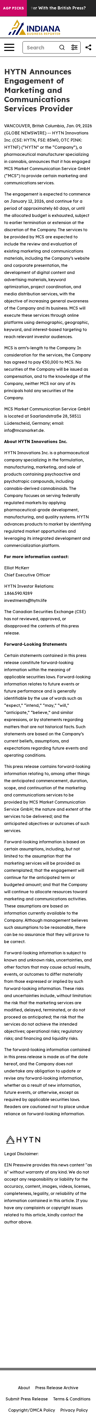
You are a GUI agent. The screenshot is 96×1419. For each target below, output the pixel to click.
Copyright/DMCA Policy (31, 1410)
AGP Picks (13, 8)
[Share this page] (88, 47)
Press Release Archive (56, 1387)
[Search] (62, 47)
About (24, 1387)
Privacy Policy (74, 1410)
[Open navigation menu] (9, 47)
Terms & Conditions (71, 1398)
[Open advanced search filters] (74, 47)
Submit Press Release (27, 1398)
